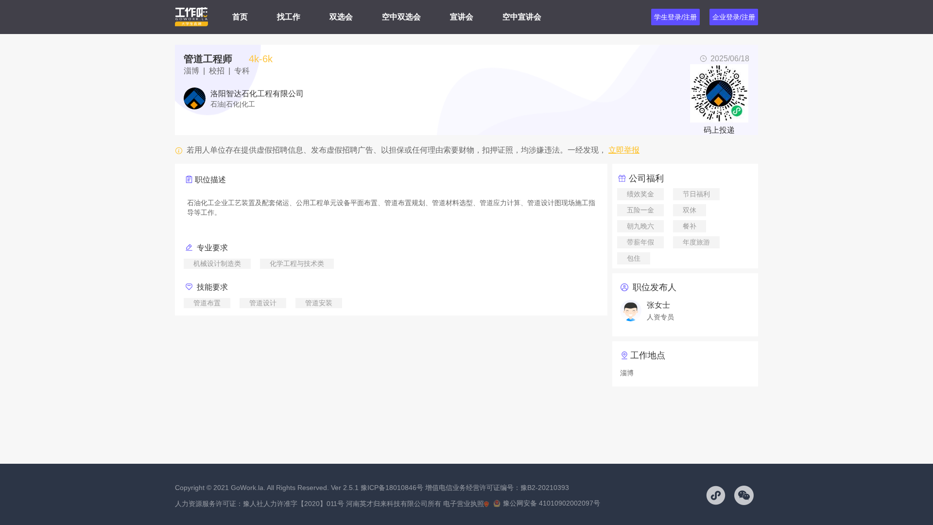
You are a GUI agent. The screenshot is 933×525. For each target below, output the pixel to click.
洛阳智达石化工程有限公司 (257, 94)
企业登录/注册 (733, 17)
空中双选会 (401, 17)
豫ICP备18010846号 (392, 487)
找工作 (288, 17)
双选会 (341, 17)
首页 (240, 17)
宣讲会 (461, 17)
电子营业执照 (463, 504)
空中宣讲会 (521, 17)
